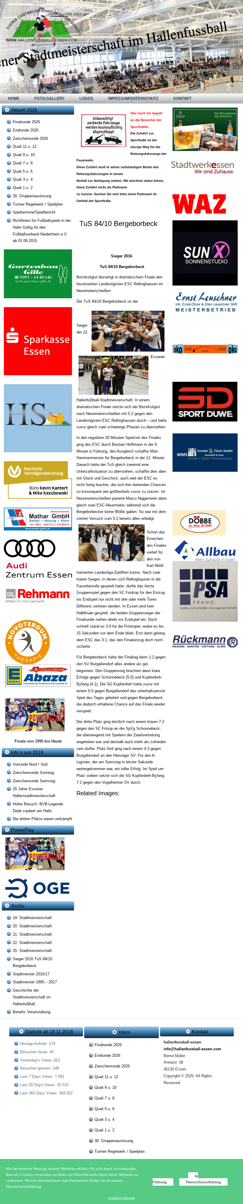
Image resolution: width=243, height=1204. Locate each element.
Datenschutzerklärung (203, 1182)
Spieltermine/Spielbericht (34, 212)
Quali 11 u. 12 (24, 146)
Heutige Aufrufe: (34, 1043)
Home (14, 98)
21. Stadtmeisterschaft (32, 934)
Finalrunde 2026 (26, 122)
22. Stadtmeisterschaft (32, 942)
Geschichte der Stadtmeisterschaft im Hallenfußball (32, 997)
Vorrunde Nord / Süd (30, 764)
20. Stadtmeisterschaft (32, 926)
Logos (86, 98)
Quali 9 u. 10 (24, 155)
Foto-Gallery (49, 98)
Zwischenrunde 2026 (30, 138)
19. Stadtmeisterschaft (32, 918)
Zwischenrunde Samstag (34, 781)
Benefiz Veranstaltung (31, 1012)
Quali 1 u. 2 (23, 187)
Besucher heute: (34, 1052)
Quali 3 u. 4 (23, 179)
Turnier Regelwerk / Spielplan (38, 204)
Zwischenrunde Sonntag (33, 772)
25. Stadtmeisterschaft (32, 950)
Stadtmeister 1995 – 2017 (35, 982)
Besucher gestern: (36, 1068)
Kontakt (182, 98)
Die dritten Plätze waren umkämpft (42, 819)
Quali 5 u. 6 (23, 171)
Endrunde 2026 (26, 130)
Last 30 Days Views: (38, 1085)
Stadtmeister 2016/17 (31, 974)
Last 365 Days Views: (39, 1093)
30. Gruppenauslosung (32, 196)
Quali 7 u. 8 (23, 163)
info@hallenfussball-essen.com (192, 1049)
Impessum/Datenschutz (133, 98)
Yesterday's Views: (37, 1060)
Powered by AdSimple (121, 1198)
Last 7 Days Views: (37, 1076)
